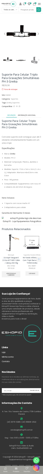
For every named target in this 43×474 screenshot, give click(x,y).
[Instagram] (36, 468)
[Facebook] (14, 106)
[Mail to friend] (16, 106)
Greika (9, 102)
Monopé (11, 255)
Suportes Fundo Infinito (32, 255)
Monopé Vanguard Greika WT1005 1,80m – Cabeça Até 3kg (11, 260)
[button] (20, 4)
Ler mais (32, 273)
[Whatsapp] (36, 460)
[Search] (38, 9)
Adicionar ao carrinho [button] (11, 274)
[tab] (11, 115)
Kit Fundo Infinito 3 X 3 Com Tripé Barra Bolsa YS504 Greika (32, 260)
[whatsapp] (19, 106)
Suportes (14, 99)
